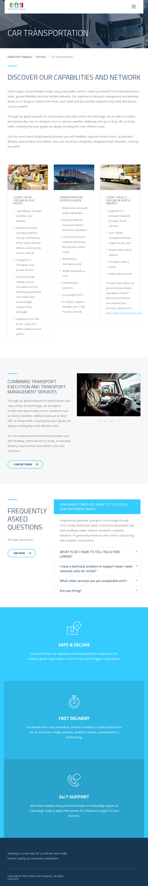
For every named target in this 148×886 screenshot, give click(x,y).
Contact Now (23, 464)
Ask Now (19, 553)
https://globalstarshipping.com (124, 313)
